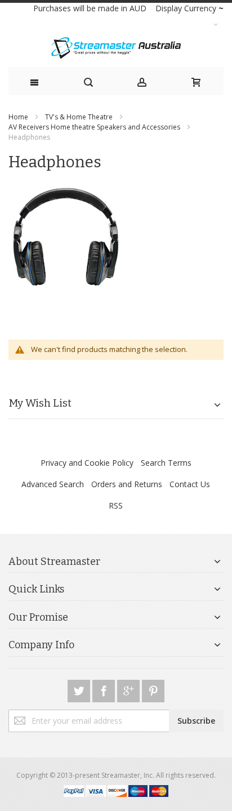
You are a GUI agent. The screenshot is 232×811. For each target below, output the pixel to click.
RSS (116, 505)
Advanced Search (52, 484)
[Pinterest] (153, 689)
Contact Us (189, 484)
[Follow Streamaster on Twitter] (80, 689)
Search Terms (166, 462)
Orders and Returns (126, 484)
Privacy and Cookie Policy (87, 462)
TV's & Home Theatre (79, 117)
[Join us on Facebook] (104, 689)
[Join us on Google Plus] (129, 689)
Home (19, 117)
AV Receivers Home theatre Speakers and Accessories (95, 127)
